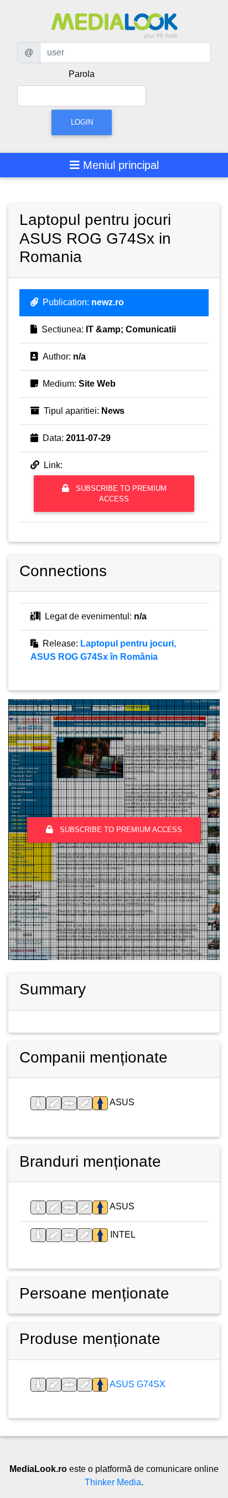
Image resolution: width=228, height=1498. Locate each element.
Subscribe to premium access (120, 493)
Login (82, 122)
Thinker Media (113, 1482)
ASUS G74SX (136, 1384)
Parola (82, 74)
